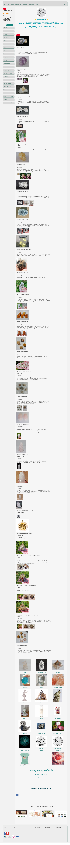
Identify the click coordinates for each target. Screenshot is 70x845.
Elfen (5, 50)
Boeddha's (6, 57)
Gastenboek (24, 4)
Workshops (6, 99)
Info (8, 4)
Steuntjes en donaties (8, 102)
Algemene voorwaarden (60, 839)
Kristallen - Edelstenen (8, 31)
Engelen (5, 47)
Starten (25, 814)
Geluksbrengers (7, 63)
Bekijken (18, 814)
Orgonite (5, 34)
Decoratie (6, 66)
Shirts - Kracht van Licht (8, 96)
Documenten (6, 93)
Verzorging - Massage (8, 73)
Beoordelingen (9, 24)
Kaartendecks (6, 76)
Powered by (35, 843)
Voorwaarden (31, 4)
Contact (12, 4)
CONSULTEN (6, 80)
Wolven (5, 53)
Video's (5, 89)
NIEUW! (5, 27)
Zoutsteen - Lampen (8, 44)
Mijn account (18, 4)
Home (5, 4)
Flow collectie (6, 37)
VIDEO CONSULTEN (7, 83)
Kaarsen (5, 60)
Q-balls (5, 40)
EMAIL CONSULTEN (7, 86)
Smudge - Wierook (7, 70)
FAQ (37, 4)
